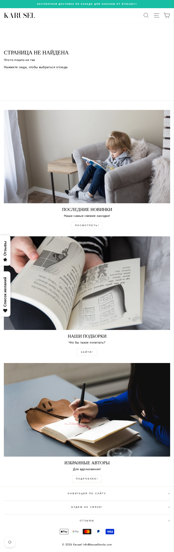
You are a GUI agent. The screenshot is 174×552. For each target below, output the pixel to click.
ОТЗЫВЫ (87, 520)
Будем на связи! (87, 507)
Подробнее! (87, 478)
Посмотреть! (87, 225)
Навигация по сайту (87, 493)
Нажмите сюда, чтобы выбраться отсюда (36, 67)
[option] (87, 4)
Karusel (19, 15)
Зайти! (87, 352)
